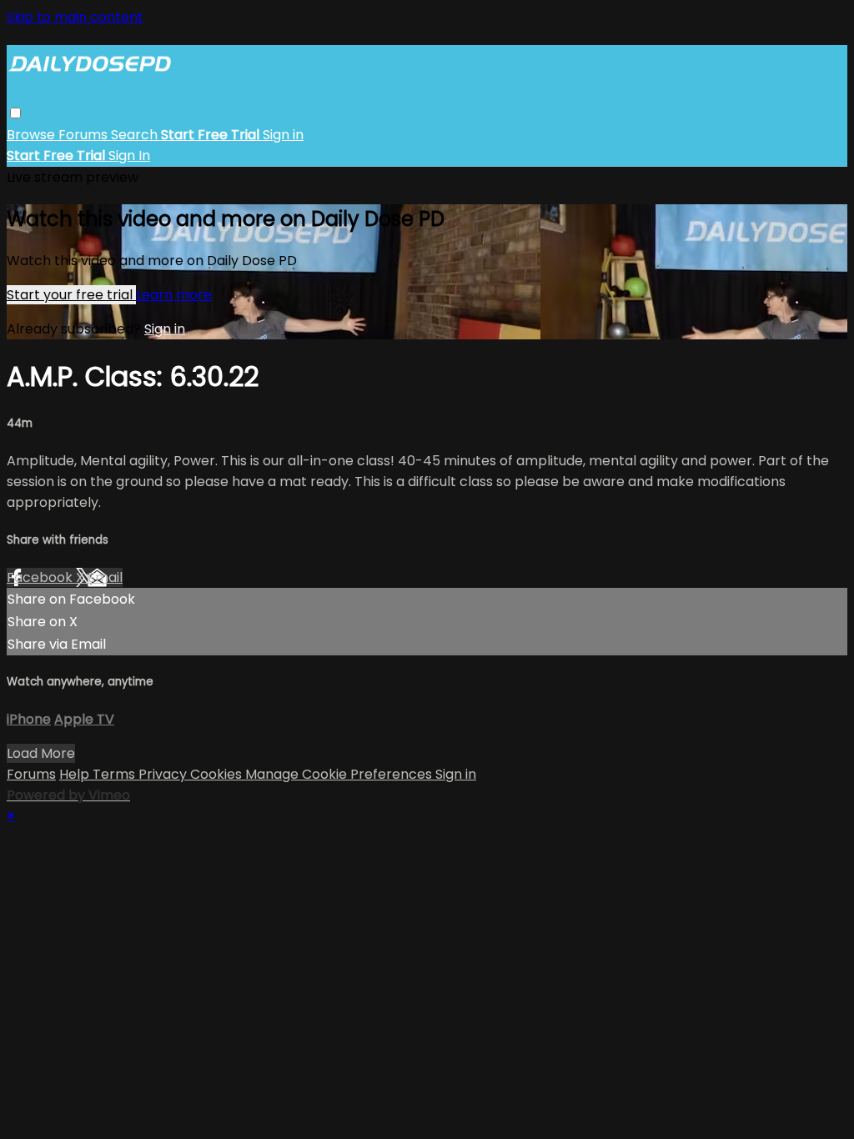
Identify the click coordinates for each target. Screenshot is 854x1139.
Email (105, 577)
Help (76, 774)
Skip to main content (75, 17)
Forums (84, 134)
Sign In (129, 155)
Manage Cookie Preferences (340, 774)
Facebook (41, 577)
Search (136, 134)
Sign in (283, 134)
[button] (15, 113)
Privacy (164, 774)
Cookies (217, 774)
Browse (32, 134)
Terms (115, 774)
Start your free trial (71, 294)
